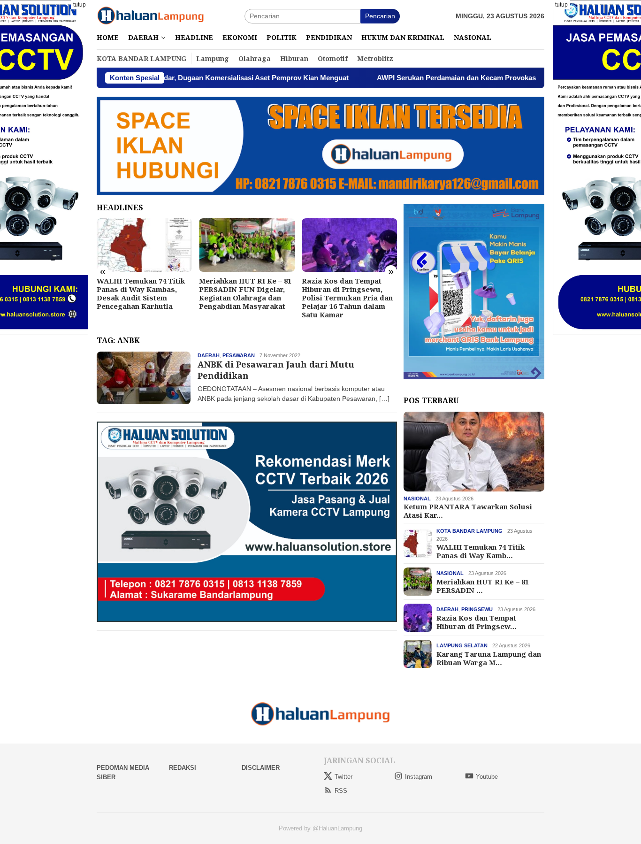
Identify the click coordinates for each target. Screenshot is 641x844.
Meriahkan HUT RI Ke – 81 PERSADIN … (482, 585)
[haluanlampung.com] (151, 15)
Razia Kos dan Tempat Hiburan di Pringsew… (476, 621)
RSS (341, 790)
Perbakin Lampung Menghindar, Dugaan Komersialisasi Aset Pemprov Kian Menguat (167, 78)
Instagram (418, 776)
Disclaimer (261, 767)
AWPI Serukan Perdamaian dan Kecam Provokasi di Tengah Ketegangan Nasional (467, 78)
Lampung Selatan (462, 645)
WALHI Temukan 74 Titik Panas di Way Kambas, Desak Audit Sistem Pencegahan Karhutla (141, 293)
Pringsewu (477, 609)
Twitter (343, 776)
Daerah (209, 355)
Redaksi (182, 767)
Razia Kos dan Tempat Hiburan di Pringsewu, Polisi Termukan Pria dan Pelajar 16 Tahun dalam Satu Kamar (347, 297)
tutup (79, 4)
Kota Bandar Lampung (469, 531)
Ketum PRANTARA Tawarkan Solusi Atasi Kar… (468, 510)
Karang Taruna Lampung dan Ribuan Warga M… (488, 657)
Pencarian (380, 16)
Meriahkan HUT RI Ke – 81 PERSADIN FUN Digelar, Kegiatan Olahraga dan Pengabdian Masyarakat (245, 293)
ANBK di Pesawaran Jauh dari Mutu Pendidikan (276, 370)
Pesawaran (238, 355)
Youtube (487, 776)
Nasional (417, 498)
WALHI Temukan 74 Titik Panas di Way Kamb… (480, 551)
